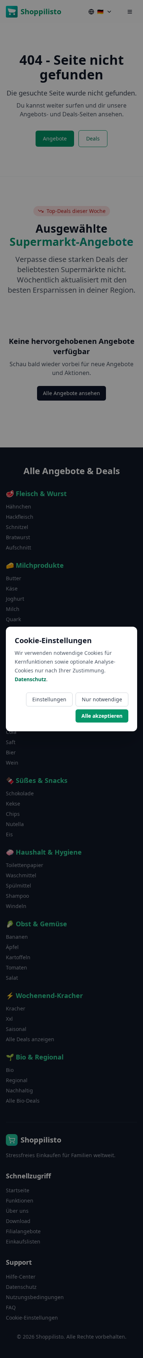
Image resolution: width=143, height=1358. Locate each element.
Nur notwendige (102, 699)
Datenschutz (30, 679)
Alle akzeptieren (101, 715)
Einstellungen (49, 699)
